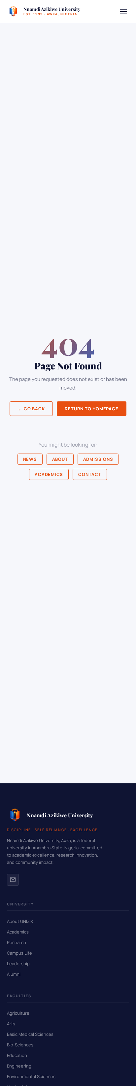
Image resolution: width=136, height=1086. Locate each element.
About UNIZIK (20, 921)
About (60, 459)
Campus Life (19, 953)
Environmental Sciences (31, 1076)
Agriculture (18, 1013)
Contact (89, 474)
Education (17, 1055)
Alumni (13, 974)
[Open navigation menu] (123, 11)
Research (16, 942)
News (30, 459)
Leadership (18, 964)
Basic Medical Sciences (30, 1034)
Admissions (98, 459)
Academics (49, 474)
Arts (11, 1024)
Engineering (19, 1066)
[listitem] (13, 880)
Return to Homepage (91, 409)
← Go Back (31, 409)
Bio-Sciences (20, 1045)
